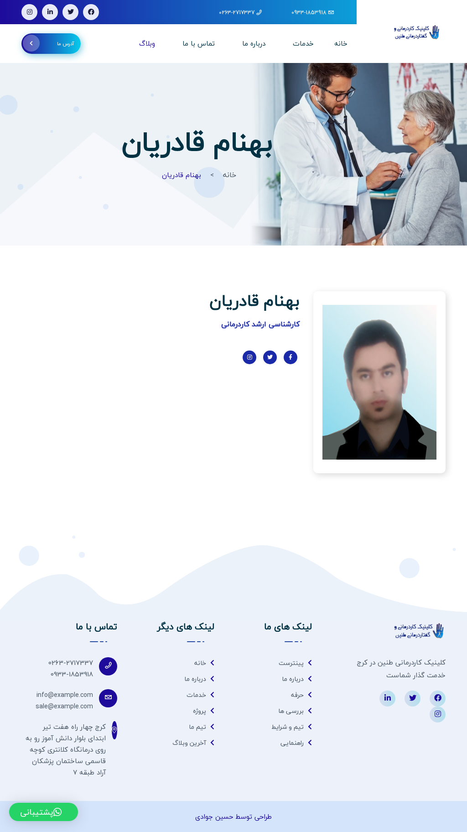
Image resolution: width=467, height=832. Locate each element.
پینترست (292, 663)
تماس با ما (198, 43)
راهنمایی (293, 742)
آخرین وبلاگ (190, 742)
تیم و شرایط (288, 727)
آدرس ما (65, 43)
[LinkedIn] (50, 12)
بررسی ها (292, 711)
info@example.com (64, 695)
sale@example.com (64, 706)
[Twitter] (70, 12)
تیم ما (198, 727)
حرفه (298, 695)
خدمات (303, 43)
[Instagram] (29, 12)
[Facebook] (91, 12)
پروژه (200, 711)
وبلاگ (147, 43)
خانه (341, 43)
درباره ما (253, 43)
